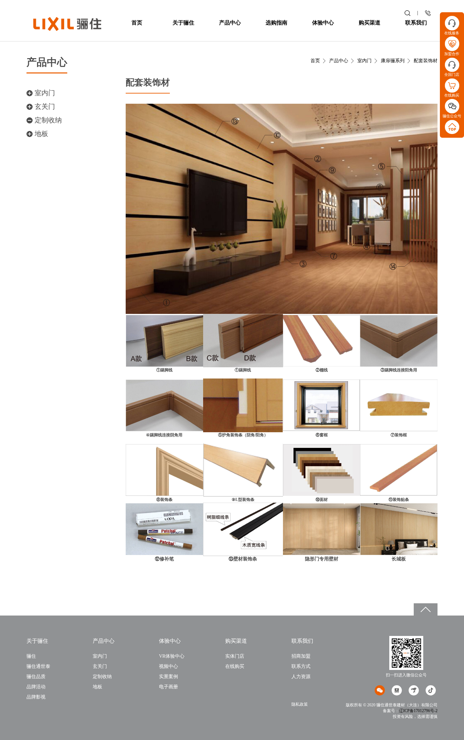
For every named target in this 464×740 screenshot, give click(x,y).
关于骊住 (183, 23)
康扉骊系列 (393, 60)
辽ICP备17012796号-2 (418, 710)
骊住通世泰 (38, 666)
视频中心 (168, 666)
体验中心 (323, 23)
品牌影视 (36, 697)
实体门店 (234, 656)
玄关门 (45, 106)
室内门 (45, 93)
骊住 (31, 656)
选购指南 (276, 23)
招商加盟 (300, 656)
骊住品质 (36, 676)
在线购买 (234, 666)
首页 (136, 23)
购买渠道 (369, 23)
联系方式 (300, 666)
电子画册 (168, 686)
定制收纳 (48, 120)
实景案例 (168, 676)
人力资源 (300, 676)
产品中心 (230, 23)
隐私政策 (299, 704)
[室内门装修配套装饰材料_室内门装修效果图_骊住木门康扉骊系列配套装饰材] (67, 23)
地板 (41, 133)
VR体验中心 (171, 656)
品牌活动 (36, 686)
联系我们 (416, 23)
